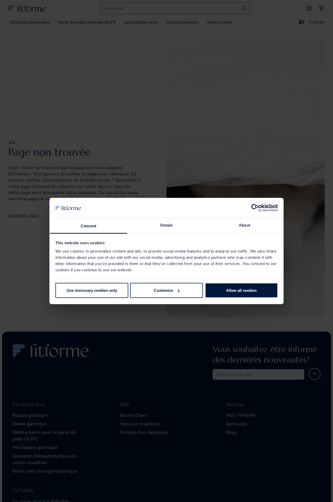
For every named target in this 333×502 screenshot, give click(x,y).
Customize (163, 290)
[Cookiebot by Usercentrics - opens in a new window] (255, 208)
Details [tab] (166, 225)
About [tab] (244, 225)
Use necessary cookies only (92, 290)
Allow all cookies (241, 290)
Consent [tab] (88, 225)
